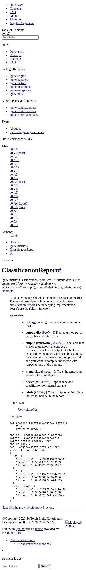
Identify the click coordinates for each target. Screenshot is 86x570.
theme (39, 529)
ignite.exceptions (20, 90)
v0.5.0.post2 (17, 207)
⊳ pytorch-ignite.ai (22, 23)
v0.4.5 (14, 185)
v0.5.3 (14, 218)
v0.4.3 (14, 178)
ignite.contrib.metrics (23, 111)
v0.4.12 (14, 167)
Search (45, 566)
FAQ (13, 12)
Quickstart (16, 5)
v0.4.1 (14, 156)
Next (5, 507)
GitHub (14, 15)
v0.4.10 (14, 160)
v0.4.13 (14, 171)
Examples (16, 58)
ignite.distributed (20, 86)
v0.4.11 (14, 163)
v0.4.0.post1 (17, 153)
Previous (48, 507)
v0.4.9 (14, 199)
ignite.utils (16, 94)
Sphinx (20, 529)
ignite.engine (18, 76)
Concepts (15, 8)
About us (15, 19)
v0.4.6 (14, 189)
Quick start (16, 51)
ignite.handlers (19, 79)
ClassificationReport (22, 540)
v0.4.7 (14, 192)
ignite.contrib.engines (23, 107)
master (14, 235)
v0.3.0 (14, 149)
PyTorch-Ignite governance (27, 132)
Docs (13, 242)
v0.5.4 (14, 221)
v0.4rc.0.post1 (19, 203)
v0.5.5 (14, 225)
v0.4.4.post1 (17, 181)
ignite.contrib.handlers (24, 114)
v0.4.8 (14, 196)
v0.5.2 (14, 214)
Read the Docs (11, 532)
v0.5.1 (14, 210)
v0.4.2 (14, 174)
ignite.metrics (18, 83)
